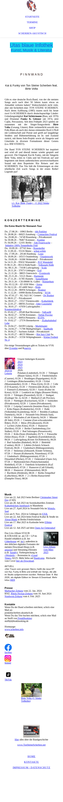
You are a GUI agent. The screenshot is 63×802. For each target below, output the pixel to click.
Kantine (41, 240)
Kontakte (31, 762)
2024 (20, 364)
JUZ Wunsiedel (45, 262)
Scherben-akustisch (32, 33)
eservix (27, 348)
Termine (32, 22)
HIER (12, 580)
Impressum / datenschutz (31, 767)
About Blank (11, 519)
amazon (8, 549)
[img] (31, 6)
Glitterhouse (10, 541)
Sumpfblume (41, 278)
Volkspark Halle (46, 265)
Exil (39, 270)
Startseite (32, 16)
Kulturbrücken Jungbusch (17, 505)
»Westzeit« (10, 555)
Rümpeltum (48, 281)
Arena (39, 284)
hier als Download (25, 561)
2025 (20, 367)
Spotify (13, 552)
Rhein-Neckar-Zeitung (22, 593)
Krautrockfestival (13, 309)
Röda (38, 287)
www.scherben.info (14, 629)
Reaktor (42, 290)
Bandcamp (39, 558)
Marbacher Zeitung (14, 591)
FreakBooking (24, 618)
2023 (20, 361)
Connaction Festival (47, 234)
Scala (44, 267)
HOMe (31, 756)
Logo (40, 253)
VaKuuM (46, 312)
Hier (17, 739)
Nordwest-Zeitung (13, 596)
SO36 (47, 292)
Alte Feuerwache (42, 242)
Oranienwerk (46, 256)
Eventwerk (44, 273)
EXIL (45, 514)
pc (22, 541)
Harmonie (39, 276)
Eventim (13, 348)
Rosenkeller (39, 248)
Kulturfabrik (47, 301)
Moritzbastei (41, 326)
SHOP (32, 28)
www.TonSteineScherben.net (31, 745)
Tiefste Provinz (45, 315)
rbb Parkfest (41, 231)
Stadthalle (48, 328)
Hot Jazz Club (43, 334)
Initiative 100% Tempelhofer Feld (21, 245)
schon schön (40, 251)
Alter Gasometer (44, 303)
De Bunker (48, 295)
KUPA (41, 317)
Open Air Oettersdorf (45, 528)
